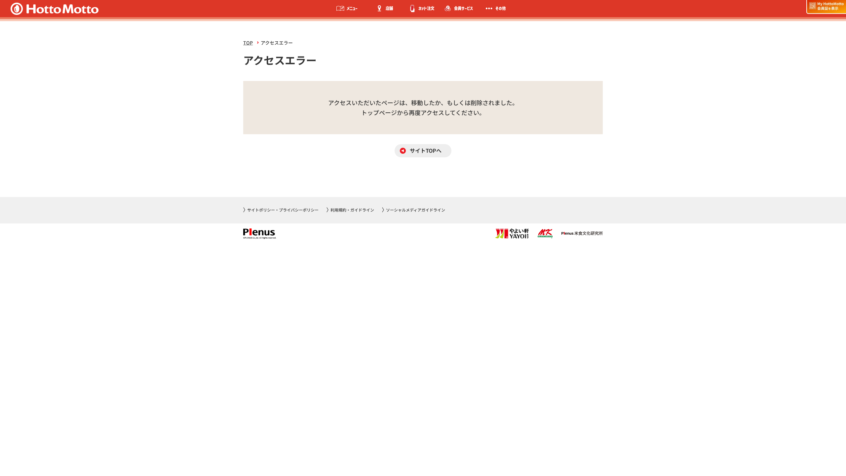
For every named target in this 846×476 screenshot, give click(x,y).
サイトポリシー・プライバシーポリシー (283, 210)
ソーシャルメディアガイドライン (415, 210)
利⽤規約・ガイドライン (352, 210)
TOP (248, 42)
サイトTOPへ (426, 150)
